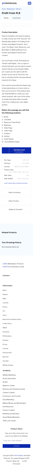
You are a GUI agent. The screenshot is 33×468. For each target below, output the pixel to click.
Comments (16, 18)
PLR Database (9, 3)
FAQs (4, 299)
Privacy (5, 307)
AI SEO (5, 382)
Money (18, 9)
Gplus (13, 280)
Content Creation (9, 393)
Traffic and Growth (9, 421)
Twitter (8, 280)
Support (5, 294)
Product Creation (9, 410)
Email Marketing (8, 400)
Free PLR (5, 361)
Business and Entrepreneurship (14, 389)
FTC (4, 311)
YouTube (17, 280)
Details (6, 18)
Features (5, 340)
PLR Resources (8, 407)
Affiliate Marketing (9, 375)
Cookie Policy (7, 323)
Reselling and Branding (11, 414)
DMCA (5, 328)
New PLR (5, 357)
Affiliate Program (8, 365)
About (5, 290)
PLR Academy (7, 336)
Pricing (5, 344)
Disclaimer (6, 332)
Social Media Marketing (11, 417)
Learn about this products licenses (15, 183)
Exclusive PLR (7, 353)
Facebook (4, 280)
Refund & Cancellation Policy (12, 319)
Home (4, 9)
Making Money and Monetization (14, 403)
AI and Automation (9, 379)
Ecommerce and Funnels (12, 396)
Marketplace (11, 9)
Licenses (5, 303)
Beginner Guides (9, 386)
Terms (4, 315)
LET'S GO (16, 446)
